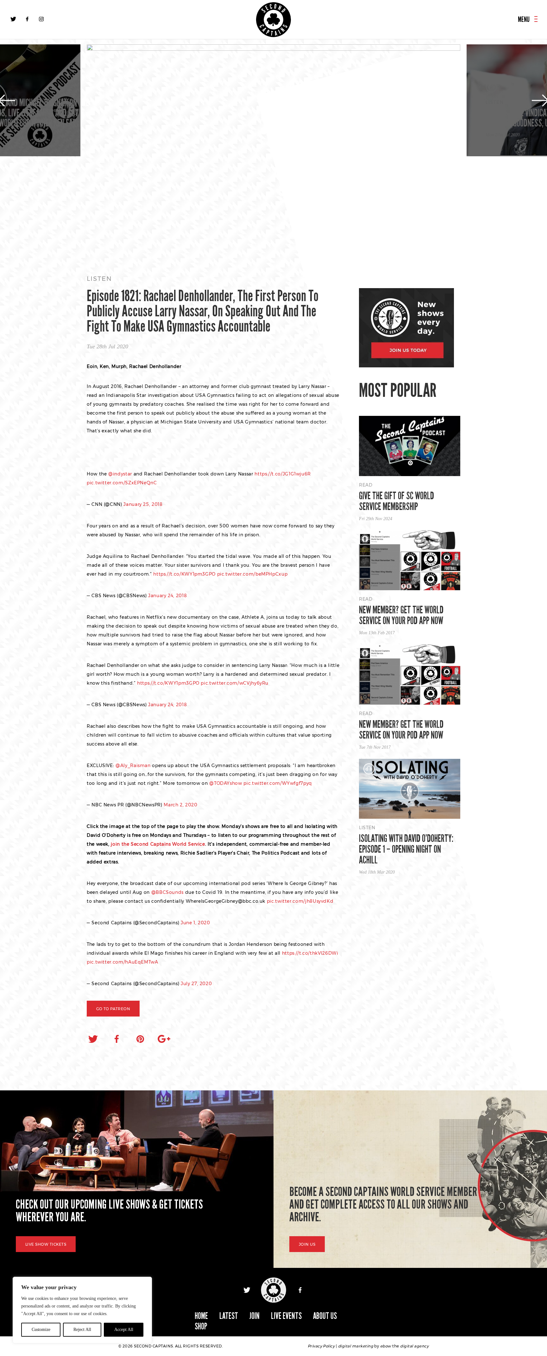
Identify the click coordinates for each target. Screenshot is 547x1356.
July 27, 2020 (196, 983)
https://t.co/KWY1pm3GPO (184, 574)
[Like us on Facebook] (27, 19)
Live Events (286, 1316)
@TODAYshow (225, 783)
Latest (228, 1316)
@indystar (120, 474)
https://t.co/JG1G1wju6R (283, 474)
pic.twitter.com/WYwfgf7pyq (277, 783)
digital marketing (355, 1346)
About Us (325, 1316)
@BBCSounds (167, 892)
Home (201, 1316)
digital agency (414, 1346)
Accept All (123, 1329)
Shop (201, 1326)
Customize (41, 1329)
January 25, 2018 (142, 504)
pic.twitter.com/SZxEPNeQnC (122, 483)
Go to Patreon (113, 1008)
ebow (385, 1346)
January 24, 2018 (167, 595)
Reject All (82, 1329)
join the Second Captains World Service (158, 844)
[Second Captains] (273, 19)
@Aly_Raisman (133, 765)
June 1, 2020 (195, 923)
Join (254, 1316)
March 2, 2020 (180, 805)
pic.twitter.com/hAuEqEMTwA (122, 962)
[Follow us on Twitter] (13, 19)
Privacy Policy (321, 1346)
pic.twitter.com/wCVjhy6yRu (234, 683)
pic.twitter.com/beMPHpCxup (252, 574)
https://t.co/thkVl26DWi (310, 953)
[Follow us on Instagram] (41, 19)
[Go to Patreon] (273, 153)
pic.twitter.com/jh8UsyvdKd (300, 901)
